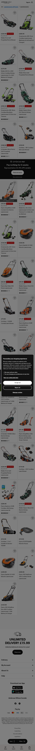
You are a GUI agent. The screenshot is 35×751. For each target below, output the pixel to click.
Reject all (17, 387)
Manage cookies (17, 392)
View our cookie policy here (11, 377)
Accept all (17, 382)
